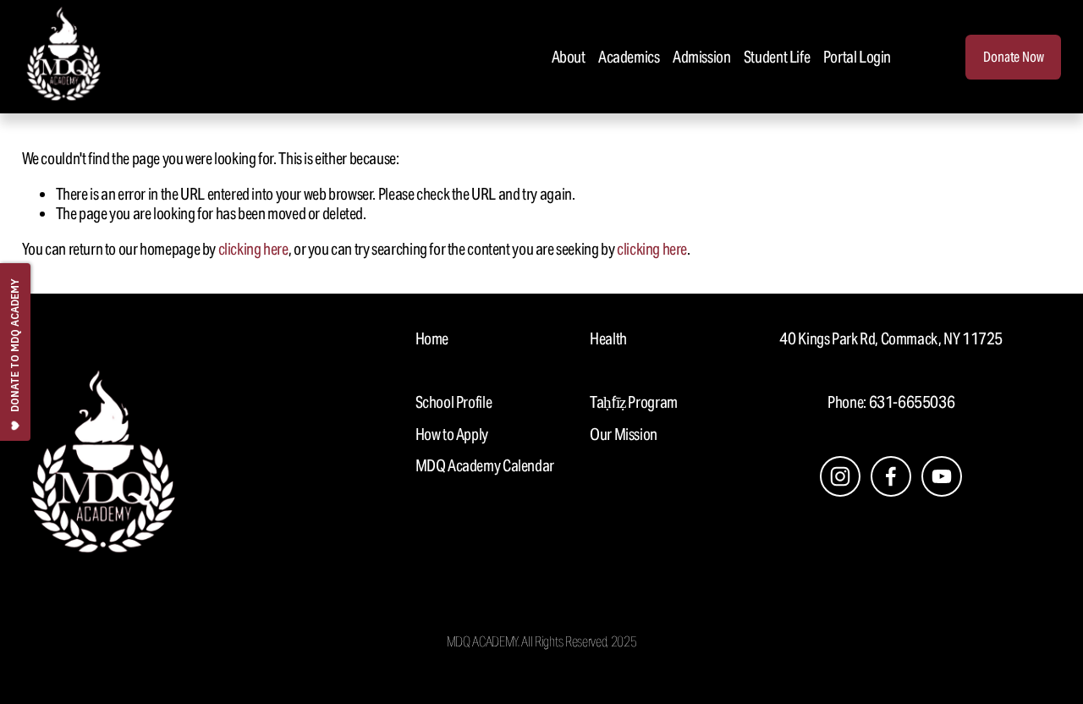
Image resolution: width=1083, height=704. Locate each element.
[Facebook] (891, 476)
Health (608, 339)
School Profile (453, 402)
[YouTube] (941, 476)
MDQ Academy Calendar (484, 466)
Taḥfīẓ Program (634, 402)
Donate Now (1013, 57)
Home (431, 339)
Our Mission (623, 434)
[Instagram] (840, 476)
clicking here (253, 249)
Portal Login (857, 57)
